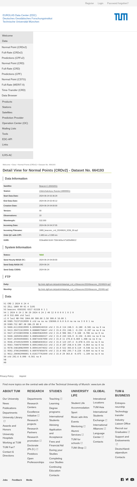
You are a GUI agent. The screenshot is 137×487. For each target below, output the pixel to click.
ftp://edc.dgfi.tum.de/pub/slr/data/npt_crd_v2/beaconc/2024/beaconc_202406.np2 (73, 289)
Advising (54, 424)
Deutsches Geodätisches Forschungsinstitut (27, 18)
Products (7, 101)
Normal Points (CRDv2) (27, 165)
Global (99, 391)
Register (89, 3)
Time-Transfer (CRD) (14, 90)
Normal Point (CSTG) (14, 79)
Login (100, 3)
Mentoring (77, 426)
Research (35, 391)
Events (75, 421)
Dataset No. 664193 (47, 165)
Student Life (78, 403)
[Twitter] (127, 479)
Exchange (98, 420)
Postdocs (32, 453)
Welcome (7, 35)
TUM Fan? (9, 447)
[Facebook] (122, 479)
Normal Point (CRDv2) (14, 47)
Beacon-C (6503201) (48, 186)
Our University (11, 398)
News (6, 403)
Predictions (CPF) (12, 74)
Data (4, 40)
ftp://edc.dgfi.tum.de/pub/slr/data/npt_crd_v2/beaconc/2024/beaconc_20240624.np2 (74, 284)
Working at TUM (12, 442)
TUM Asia (98, 407)
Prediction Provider (13, 117)
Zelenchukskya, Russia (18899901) (54, 191)
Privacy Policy (7, 376)
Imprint (22, 376)
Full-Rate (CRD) (11, 68)
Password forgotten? (117, 3)
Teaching (54, 398)
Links (5, 144)
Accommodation (80, 407)
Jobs (5, 480)
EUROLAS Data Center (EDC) (20, 15)
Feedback (17, 480)
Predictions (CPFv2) (13, 57)
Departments (10, 412)
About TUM (11, 391)
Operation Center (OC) (15, 123)
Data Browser (9, 95)
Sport (74, 412)
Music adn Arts (79, 417)
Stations (6, 107)
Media (29, 480)
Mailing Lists (9, 128)
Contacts (54, 475)
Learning (54, 403)
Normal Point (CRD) (13, 63)
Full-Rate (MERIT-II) (13, 84)
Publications (9, 408)
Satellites (7, 112)
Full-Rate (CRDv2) (12, 52)
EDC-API (7, 139)
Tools (5, 133)
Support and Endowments (122, 438)
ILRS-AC (7, 155)
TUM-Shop (77, 447)
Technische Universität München (21, 21)
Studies (55, 391)
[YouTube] (132, 479)
